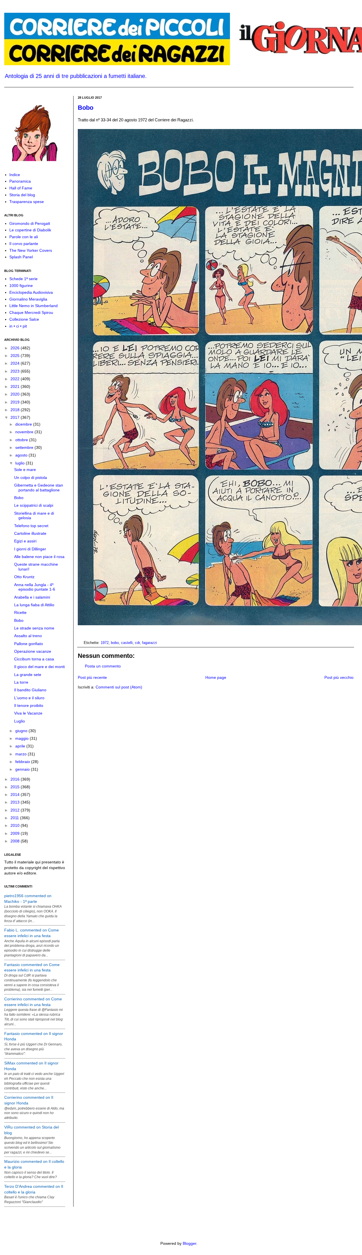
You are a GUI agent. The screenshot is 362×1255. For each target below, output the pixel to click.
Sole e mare (25, 469)
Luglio (19, 721)
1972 (105, 643)
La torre (21, 682)
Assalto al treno (28, 635)
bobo (115, 643)
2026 (15, 348)
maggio (22, 738)
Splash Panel (21, 257)
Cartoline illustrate (30, 533)
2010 (15, 825)
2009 (15, 833)
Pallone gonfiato (28, 643)
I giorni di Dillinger (30, 549)
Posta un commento (103, 666)
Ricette (20, 612)
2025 (15, 355)
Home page (215, 677)
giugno (22, 730)
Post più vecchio (339, 677)
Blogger (189, 1243)
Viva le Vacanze (28, 713)
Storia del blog (22, 195)
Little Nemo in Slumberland (33, 305)
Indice (14, 174)
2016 (15, 779)
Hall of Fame (20, 188)
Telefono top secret (31, 525)
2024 (15, 363)
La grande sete (27, 674)
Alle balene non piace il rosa (39, 556)
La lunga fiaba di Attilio (34, 605)
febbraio (23, 761)
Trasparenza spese (26, 201)
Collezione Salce (24, 319)
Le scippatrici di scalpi (33, 505)
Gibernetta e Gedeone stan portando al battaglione (38, 487)
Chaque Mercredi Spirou (31, 312)
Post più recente (92, 677)
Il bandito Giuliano (30, 690)
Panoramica (20, 181)
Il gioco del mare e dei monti (39, 666)
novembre (25, 432)
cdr (137, 643)
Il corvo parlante (23, 243)
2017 (15, 417)
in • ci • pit (18, 326)
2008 (15, 841)
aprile (20, 746)
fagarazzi (149, 643)
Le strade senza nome (34, 628)
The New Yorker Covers (30, 250)
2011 (15, 817)
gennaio (23, 769)
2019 (15, 402)
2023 (15, 371)
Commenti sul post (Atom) (119, 687)
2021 (15, 386)
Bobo (85, 107)
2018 (15, 409)
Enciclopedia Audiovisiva (31, 292)
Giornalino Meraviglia (28, 299)
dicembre (24, 424)
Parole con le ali (23, 236)
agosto (22, 455)
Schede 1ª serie (23, 278)
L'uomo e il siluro (29, 698)
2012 (15, 810)
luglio (20, 463)
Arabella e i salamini (32, 597)
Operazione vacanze (32, 651)
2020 (15, 394)
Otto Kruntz (24, 576)
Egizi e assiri (25, 541)
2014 (15, 794)
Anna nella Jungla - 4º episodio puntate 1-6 (34, 587)
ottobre (22, 440)
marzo (21, 754)
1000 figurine (21, 285)
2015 (15, 787)
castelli (127, 643)
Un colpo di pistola (30, 477)
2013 (15, 802)
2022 (15, 379)
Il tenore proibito (28, 705)
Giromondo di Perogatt (29, 223)
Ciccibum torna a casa (34, 659)
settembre (25, 447)
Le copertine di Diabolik (30, 230)
